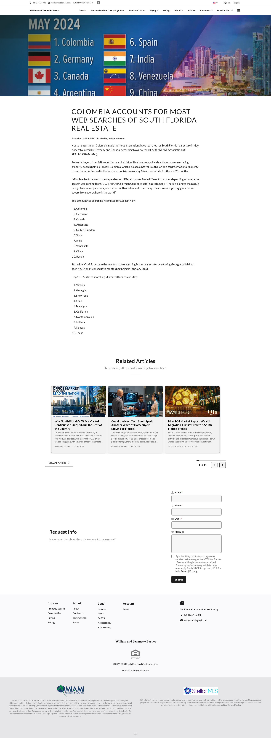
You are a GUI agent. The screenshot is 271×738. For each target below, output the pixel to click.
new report (144, 150)
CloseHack (143, 670)
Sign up (227, 3)
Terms (184, 571)
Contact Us (78, 613)
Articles (191, 10)
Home (76, 622)
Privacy (193, 571)
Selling (166, 10)
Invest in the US (224, 10)
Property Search (56, 608)
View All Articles (57, 462)
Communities (54, 613)
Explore (53, 603)
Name (179, 492)
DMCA (101, 618)
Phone (179, 505)
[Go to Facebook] (98, 3)
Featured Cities (137, 10)
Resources (205, 10)
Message (179, 532)
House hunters (80, 145)
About (177, 10)
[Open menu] (239, 10)
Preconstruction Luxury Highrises (107, 10)
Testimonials (79, 617)
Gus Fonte (136, 183)
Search (82, 10)
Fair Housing (104, 627)
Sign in (237, 3)
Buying (153, 10)
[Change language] (215, 3)
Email (178, 518)
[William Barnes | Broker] (135, 641)
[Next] (222, 465)
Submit (179, 579)
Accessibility (104, 622)
